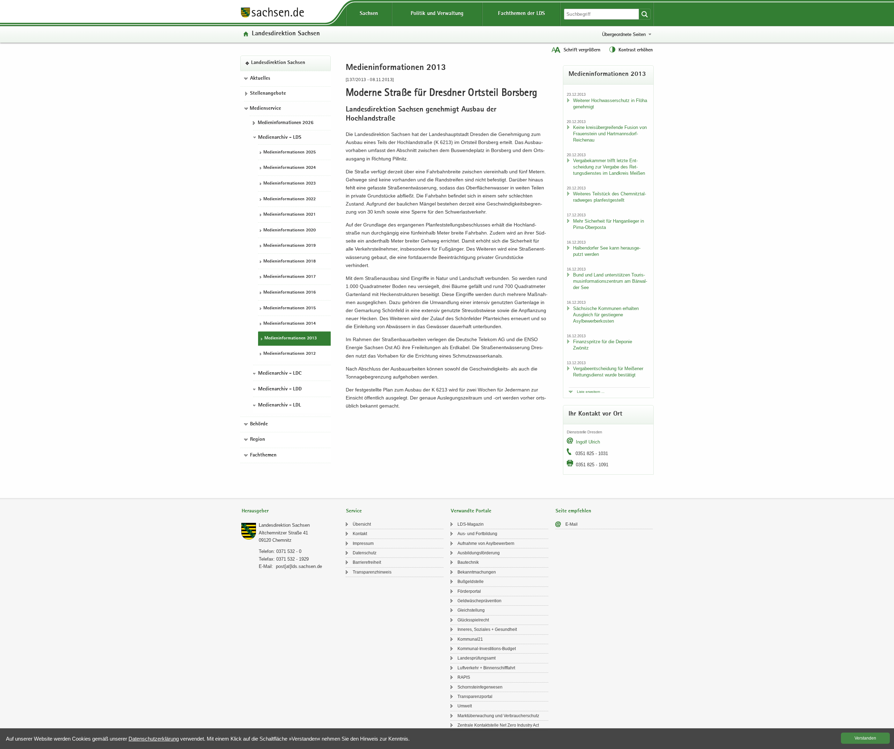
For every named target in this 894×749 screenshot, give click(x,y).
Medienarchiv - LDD (280, 389)
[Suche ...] (645, 14)
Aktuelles (260, 78)
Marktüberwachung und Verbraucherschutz (498, 715)
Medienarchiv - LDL (279, 405)
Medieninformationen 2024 (289, 168)
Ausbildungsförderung (478, 552)
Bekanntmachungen (476, 572)
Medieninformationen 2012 (289, 354)
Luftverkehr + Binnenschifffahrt (486, 667)
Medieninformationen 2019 (289, 246)
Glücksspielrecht (473, 620)
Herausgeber (255, 511)
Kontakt (360, 533)
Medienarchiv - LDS (279, 137)
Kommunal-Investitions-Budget (486, 648)
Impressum (363, 543)
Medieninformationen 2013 (290, 338)
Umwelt (464, 706)
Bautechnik (468, 562)
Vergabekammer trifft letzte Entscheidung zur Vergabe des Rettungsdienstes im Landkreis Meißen (609, 167)
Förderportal (469, 591)
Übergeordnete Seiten (624, 34)
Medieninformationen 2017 (289, 277)
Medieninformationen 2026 (286, 123)
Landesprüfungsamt (476, 658)
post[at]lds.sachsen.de (299, 566)
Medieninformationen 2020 (289, 230)
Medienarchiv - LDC (279, 373)
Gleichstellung (471, 610)
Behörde (259, 424)
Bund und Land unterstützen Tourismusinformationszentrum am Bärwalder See (610, 281)
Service (354, 511)
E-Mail (571, 524)
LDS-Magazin (470, 524)
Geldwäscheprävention (479, 600)
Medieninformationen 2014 (289, 324)
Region (257, 440)
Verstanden (865, 738)
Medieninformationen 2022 (289, 199)
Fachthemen (263, 455)
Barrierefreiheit (367, 562)
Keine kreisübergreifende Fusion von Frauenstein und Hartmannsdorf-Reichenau (610, 134)
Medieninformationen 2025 (289, 152)
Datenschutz (364, 552)
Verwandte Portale (471, 511)
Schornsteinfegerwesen (480, 687)
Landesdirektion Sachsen (286, 34)
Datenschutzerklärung (154, 739)
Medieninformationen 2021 (289, 215)
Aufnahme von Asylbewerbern (485, 543)
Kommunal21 (470, 639)
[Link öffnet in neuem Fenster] (272, 17)
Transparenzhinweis (372, 572)
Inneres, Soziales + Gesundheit (487, 629)
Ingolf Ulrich (588, 442)
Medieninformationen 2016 (289, 292)
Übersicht (362, 524)
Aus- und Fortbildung (477, 533)
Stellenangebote (268, 94)
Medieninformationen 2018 (289, 261)
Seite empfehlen (573, 511)
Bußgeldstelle (470, 581)
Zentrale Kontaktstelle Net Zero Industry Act (498, 725)
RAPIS (463, 677)
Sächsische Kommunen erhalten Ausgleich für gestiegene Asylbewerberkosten (606, 315)
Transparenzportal (474, 696)
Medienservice (265, 108)
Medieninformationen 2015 (289, 308)
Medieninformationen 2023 (289, 183)
